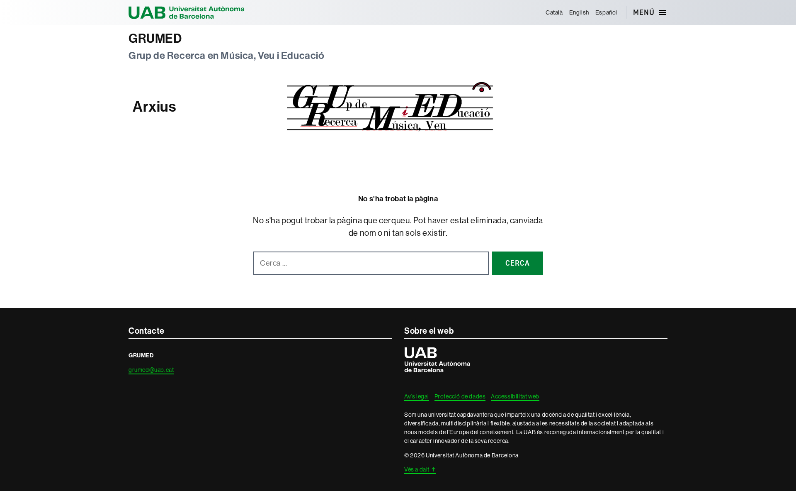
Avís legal (416, 396)
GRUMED (155, 38)
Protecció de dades (460, 396)
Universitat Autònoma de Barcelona (187, 12)
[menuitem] (554, 12)
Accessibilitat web (515, 396)
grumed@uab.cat (151, 370)
